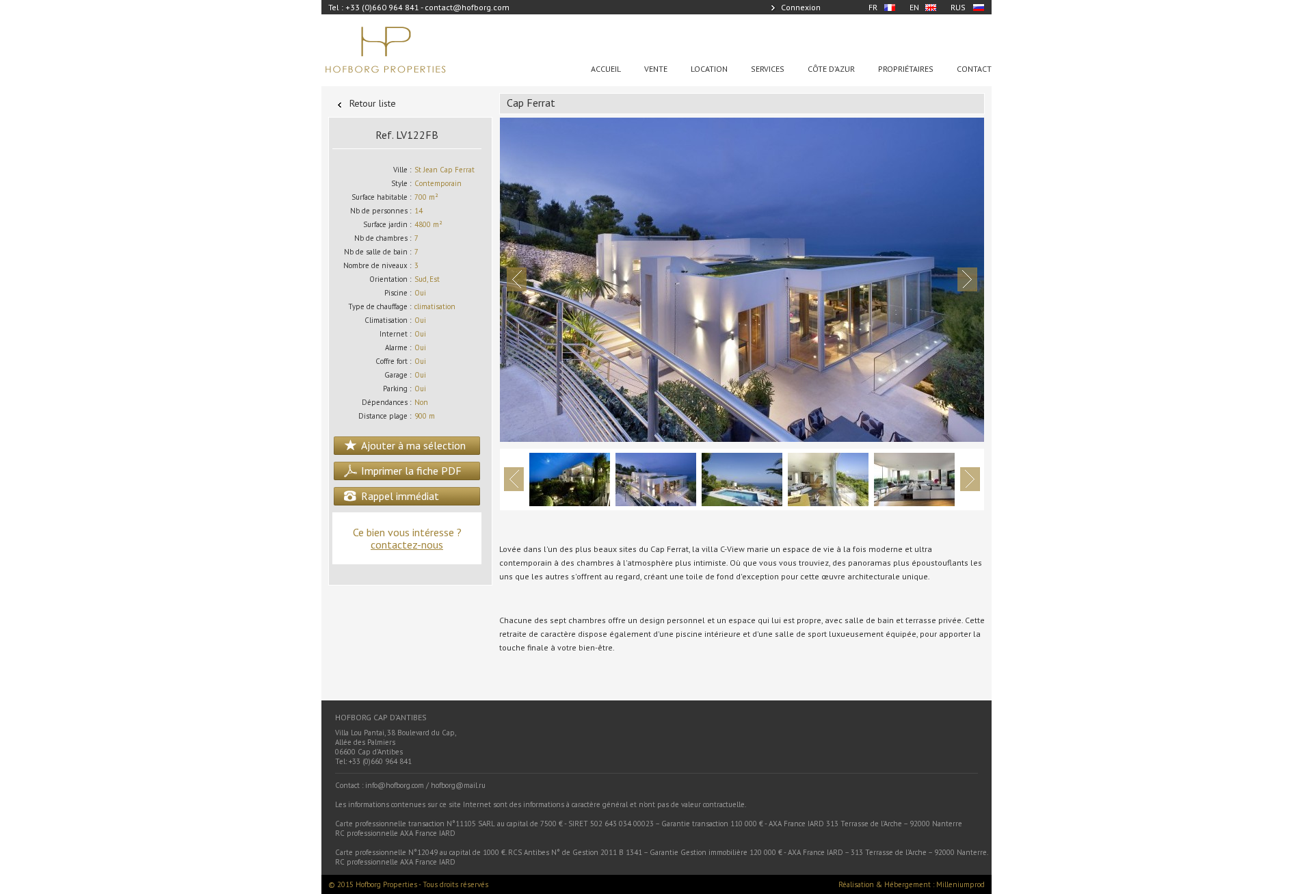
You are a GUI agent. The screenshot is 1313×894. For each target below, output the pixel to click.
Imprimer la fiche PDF (411, 470)
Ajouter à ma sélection (413, 445)
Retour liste (372, 103)
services (767, 69)
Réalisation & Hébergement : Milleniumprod (911, 884)
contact (974, 69)
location (709, 69)
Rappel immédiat (400, 496)
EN (914, 7)
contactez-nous (407, 544)
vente (655, 69)
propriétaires (905, 69)
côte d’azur (831, 69)
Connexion (801, 7)
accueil (606, 69)
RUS (958, 7)
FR (872, 7)
